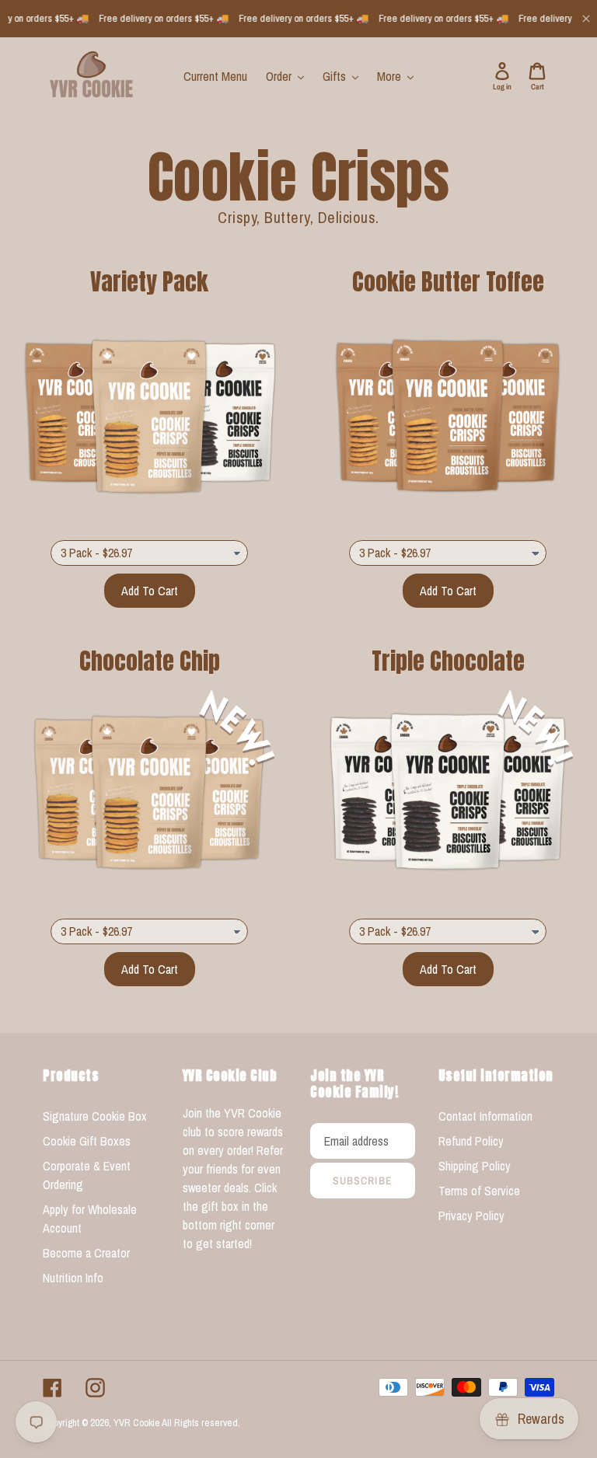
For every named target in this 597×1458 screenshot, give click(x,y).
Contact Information (485, 1116)
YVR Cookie (136, 1422)
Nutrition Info (73, 1277)
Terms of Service (479, 1190)
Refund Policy (471, 1140)
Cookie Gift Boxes (87, 1140)
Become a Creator (86, 1252)
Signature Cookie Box (95, 1116)
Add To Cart (149, 590)
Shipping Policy (474, 1165)
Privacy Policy (471, 1215)
